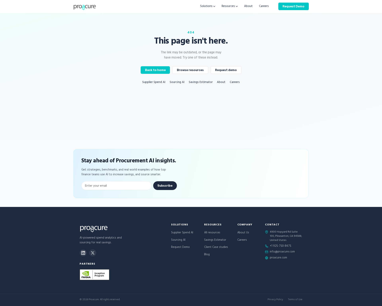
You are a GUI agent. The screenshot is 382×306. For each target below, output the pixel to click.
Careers (264, 6)
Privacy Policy (275, 300)
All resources (212, 233)
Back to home (155, 70)
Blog (207, 254)
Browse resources (190, 70)
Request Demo (293, 6)
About (248, 6)
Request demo (226, 70)
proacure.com (278, 258)
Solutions (206, 6)
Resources (228, 6)
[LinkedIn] (83, 252)
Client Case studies (216, 247)
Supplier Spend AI (153, 82)
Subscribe (164, 185)
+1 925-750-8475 (280, 246)
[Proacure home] (84, 6)
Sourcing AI (177, 82)
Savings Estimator (201, 82)
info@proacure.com (282, 252)
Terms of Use (295, 300)
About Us (243, 233)
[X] (92, 252)
